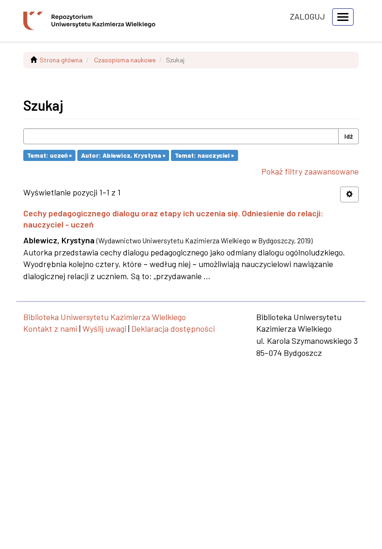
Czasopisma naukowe (125, 60)
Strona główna (61, 60)
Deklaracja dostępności (173, 328)
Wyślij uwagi (104, 328)
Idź (348, 136)
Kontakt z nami (50, 328)
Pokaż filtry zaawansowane (310, 171)
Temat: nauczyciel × (204, 155)
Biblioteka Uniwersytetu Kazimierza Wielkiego (104, 317)
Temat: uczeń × (49, 155)
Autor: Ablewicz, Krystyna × (123, 155)
